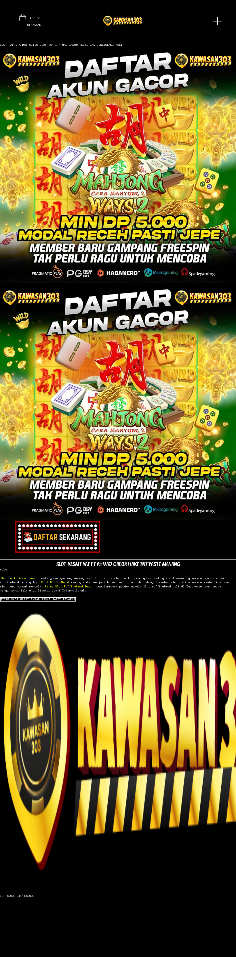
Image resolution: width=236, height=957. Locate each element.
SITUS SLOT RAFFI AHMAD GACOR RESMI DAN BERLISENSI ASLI (76, 45)
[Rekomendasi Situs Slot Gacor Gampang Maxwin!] (118, 745)
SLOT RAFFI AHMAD (14, 45)
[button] (38, 599)
